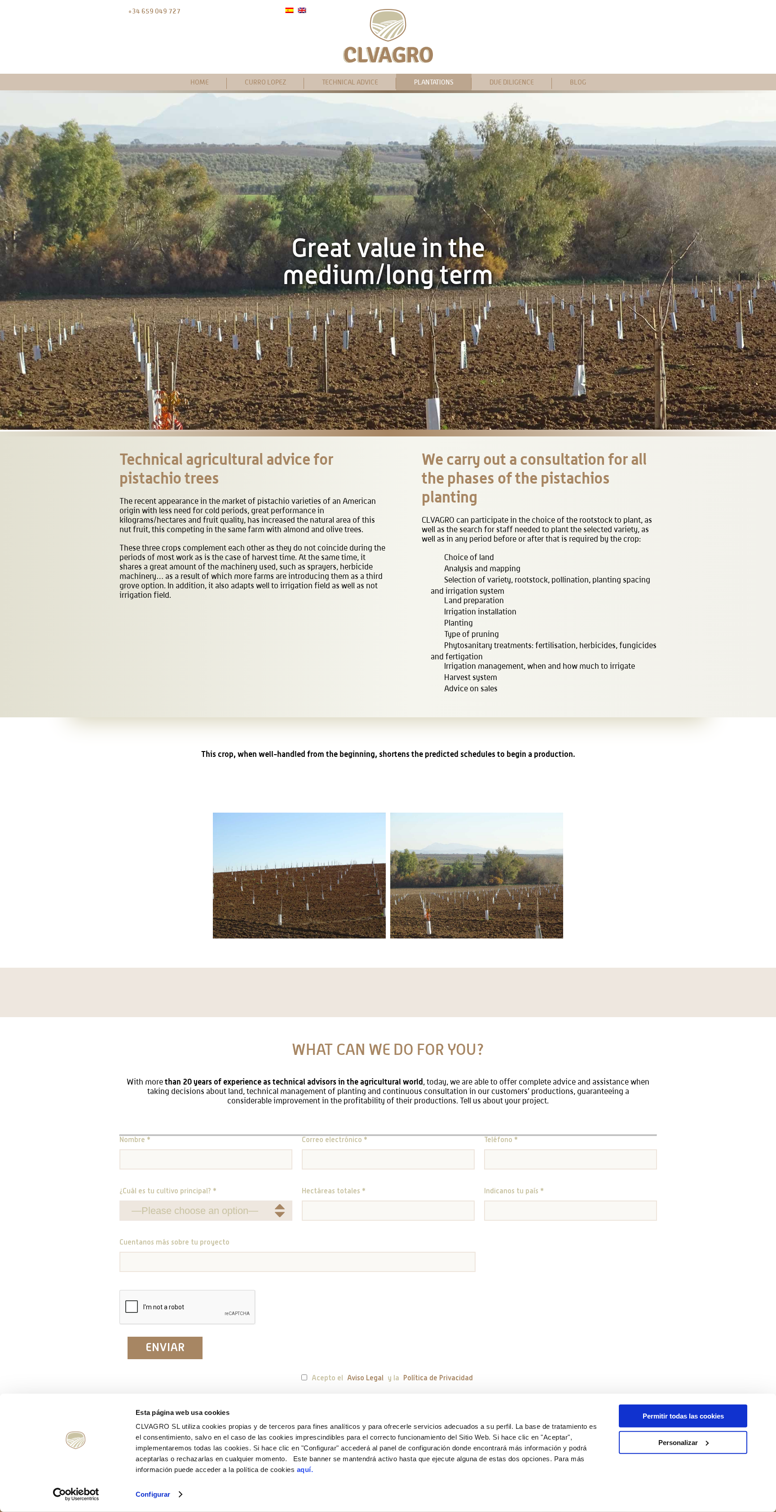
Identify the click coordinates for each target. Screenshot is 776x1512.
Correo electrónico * (334, 1140)
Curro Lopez (265, 82)
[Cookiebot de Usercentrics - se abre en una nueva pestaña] (76, 1494)
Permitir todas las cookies (683, 1416)
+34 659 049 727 (154, 11)
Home (199, 82)
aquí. (305, 1469)
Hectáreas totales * (334, 1191)
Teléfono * (501, 1140)
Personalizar (678, 1442)
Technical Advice (350, 82)
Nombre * (134, 1140)
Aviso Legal (365, 1378)
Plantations (434, 82)
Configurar (153, 1494)
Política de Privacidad (438, 1378)
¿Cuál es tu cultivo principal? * (167, 1191)
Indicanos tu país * (514, 1191)
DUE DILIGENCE (511, 82)
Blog (578, 82)
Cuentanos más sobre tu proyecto (174, 1242)
